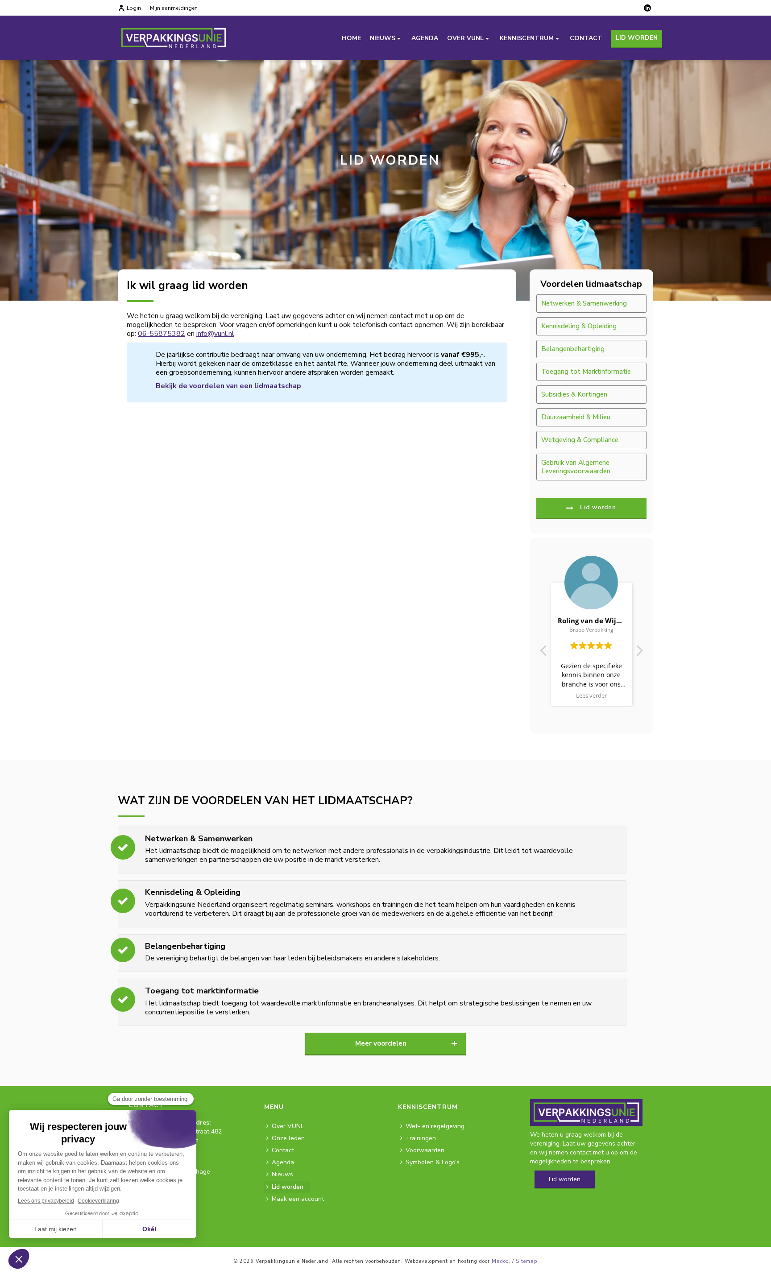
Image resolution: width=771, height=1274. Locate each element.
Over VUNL (465, 38)
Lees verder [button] (591, 695)
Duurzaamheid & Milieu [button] (575, 417)
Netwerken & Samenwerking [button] (584, 303)
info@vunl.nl (215, 334)
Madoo (500, 1261)
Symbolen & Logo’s (433, 1162)
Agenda (424, 38)
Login (134, 8)
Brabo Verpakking (591, 629)
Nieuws (382, 38)
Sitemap (526, 1261)
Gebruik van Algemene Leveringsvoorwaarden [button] (575, 467)
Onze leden (288, 1138)
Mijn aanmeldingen (174, 8)
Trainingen (421, 1138)
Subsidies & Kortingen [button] (574, 394)
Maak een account (298, 1199)
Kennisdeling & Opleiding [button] (579, 326)
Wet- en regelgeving (435, 1126)
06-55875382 (161, 334)
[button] (638, 653)
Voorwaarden (425, 1150)
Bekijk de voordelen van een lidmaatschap (228, 386)
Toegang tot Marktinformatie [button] (586, 371)
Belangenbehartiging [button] (573, 348)
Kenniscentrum (527, 38)
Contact (586, 38)
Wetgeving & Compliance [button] (579, 439)
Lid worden (637, 37)
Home (351, 38)
